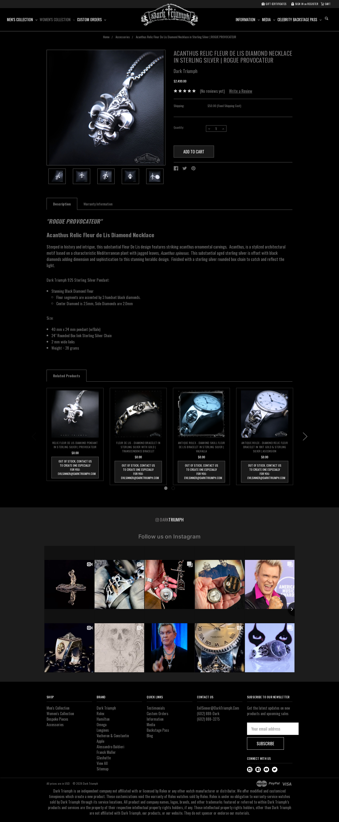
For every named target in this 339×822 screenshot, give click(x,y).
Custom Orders (90, 19)
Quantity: (179, 127)
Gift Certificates (275, 4)
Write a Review (240, 91)
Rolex (100, 713)
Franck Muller (106, 752)
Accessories (55, 724)
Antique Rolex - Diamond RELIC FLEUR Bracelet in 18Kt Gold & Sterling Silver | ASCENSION (264, 447)
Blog (150, 735)
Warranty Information (98, 203)
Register (312, 4)
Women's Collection (55, 19)
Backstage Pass (158, 730)
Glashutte (104, 758)
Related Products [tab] (66, 375)
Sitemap (102, 769)
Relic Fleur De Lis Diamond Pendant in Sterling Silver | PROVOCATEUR (75, 445)
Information (246, 19)
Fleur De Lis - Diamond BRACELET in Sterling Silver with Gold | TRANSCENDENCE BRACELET (138, 447)
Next (305, 437)
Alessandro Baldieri (110, 746)
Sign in (298, 4)
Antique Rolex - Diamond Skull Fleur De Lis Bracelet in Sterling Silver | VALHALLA (201, 447)
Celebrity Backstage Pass (297, 19)
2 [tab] (173, 488)
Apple (100, 741)
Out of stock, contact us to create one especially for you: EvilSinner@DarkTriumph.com (77, 467)
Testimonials (156, 708)
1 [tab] (166, 488)
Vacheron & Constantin (113, 735)
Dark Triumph (106, 708)
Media (267, 19)
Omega (102, 724)
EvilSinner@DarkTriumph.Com (218, 708)
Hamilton (103, 719)
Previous (34, 437)
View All (102, 763)
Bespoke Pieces (57, 719)
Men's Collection (20, 19)
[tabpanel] (75, 434)
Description (62, 203)
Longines (103, 730)
